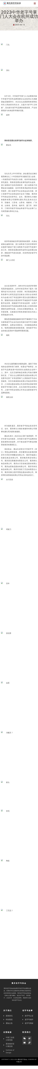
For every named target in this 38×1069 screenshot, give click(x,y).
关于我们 (7, 1010)
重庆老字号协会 (22, 1059)
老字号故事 (27, 1010)
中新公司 (19, 1062)
